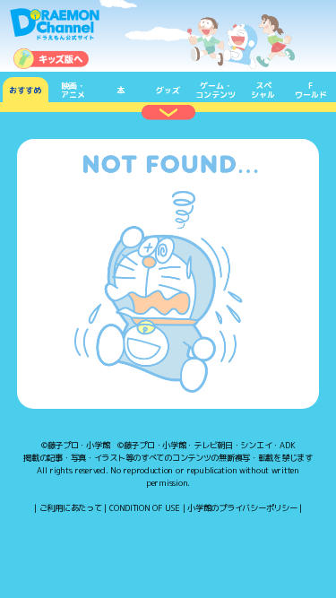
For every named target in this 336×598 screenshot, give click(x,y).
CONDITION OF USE (144, 508)
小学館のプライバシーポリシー (242, 508)
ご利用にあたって (70, 508)
